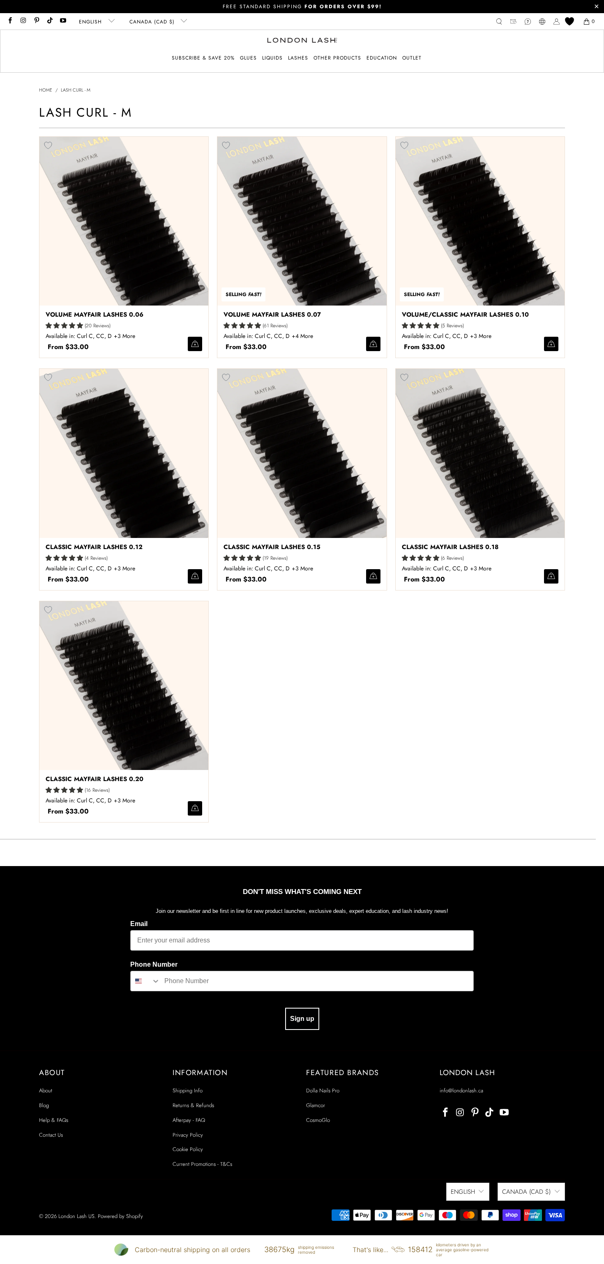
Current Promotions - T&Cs (202, 1164)
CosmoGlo (318, 1120)
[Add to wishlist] (48, 145)
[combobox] (145, 981)
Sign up (302, 1018)
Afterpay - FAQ (189, 1120)
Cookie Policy (188, 1149)
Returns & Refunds (193, 1105)
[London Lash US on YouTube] (62, 21)
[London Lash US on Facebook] (9, 21)
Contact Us (51, 1135)
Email (139, 923)
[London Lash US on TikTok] (49, 21)
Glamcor (315, 1105)
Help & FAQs (53, 1120)
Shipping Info (188, 1090)
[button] (248, 58)
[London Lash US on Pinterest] (36, 21)
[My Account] (556, 21)
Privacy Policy (188, 1135)
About (45, 1090)
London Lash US (76, 1216)
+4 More (302, 336)
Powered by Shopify (120, 1216)
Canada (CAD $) (153, 21)
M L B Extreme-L (303, 336)
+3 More (124, 336)
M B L (481, 336)
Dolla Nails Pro (322, 1090)
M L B (125, 336)
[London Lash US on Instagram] (22, 21)
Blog (44, 1105)
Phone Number (154, 964)
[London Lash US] (302, 41)
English (91, 21)
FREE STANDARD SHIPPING (302, 6)
